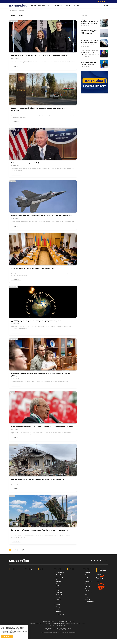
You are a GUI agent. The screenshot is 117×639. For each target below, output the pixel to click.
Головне (12, 181)
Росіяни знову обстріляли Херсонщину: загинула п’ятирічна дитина (37, 479)
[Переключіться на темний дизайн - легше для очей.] (104, 5)
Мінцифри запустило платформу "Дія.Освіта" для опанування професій (39, 55)
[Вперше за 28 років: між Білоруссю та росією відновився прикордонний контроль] (43, 89)
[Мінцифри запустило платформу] (43, 36)
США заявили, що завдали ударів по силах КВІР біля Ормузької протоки (89, 31)
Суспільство (13, 21)
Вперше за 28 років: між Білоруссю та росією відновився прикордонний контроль (39, 109)
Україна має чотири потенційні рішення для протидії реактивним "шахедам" (88, 62)
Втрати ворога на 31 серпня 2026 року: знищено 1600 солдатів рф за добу (89, 42)
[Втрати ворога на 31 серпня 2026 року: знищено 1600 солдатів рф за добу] (104, 43)
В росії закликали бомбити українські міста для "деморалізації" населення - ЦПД (89, 52)
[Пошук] (107, 5)
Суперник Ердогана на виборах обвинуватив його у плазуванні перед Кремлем (42, 426)
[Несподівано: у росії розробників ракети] (43, 196)
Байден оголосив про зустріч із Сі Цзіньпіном (28, 163)
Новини (33, 5)
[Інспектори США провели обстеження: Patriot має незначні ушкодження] (43, 511)
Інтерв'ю (69, 5)
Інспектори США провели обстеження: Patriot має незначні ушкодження (39, 530)
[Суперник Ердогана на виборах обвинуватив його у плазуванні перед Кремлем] (43, 407)
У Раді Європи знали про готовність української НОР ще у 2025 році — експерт (89, 21)
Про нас (77, 5)
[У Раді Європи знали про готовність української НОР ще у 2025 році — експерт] (104, 23)
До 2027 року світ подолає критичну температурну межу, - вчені (36, 321)
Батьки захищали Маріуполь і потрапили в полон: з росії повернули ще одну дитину (40, 375)
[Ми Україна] (18, 5)
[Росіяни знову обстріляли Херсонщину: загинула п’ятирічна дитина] (43, 460)
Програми (58, 5)
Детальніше (16, 66)
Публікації (42, 5)
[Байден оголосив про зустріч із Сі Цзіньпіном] (43, 144)
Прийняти (7, 636)
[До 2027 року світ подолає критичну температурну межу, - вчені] (43, 302)
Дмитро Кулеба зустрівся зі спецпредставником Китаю (33, 268)
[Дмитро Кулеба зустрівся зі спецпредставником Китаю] (43, 249)
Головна (11, 10)
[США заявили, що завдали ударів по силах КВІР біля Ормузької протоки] (104, 33)
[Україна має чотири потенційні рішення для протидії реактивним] (104, 64)
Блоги (50, 5)
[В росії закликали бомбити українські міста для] (104, 53)
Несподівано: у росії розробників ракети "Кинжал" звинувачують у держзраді (41, 215)
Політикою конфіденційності (8, 632)
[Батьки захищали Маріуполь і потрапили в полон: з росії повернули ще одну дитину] (43, 354)
